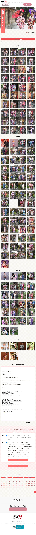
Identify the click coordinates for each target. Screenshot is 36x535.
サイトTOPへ (18, 466)
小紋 (13, 442)
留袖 (28, 452)
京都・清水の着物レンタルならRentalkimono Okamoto (18, 532)
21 (23, 429)
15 (17, 429)
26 (29, 429)
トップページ (27, 32)
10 (3, 483)
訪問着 (22, 448)
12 (14, 429)
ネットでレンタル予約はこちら (18, 509)
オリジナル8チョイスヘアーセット (25, 444)
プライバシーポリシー (20, 521)
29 (32, 429)
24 (3, 487)
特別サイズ (27, 450)
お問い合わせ (14, 521)
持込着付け (18, 452)
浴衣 (17, 442)
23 (1, 487)
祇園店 (24, 435)
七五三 (24, 452)
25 (28, 429)
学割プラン (15, 444)
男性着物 (19, 446)
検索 (18, 459)
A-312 (23, 456)
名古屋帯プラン (10, 448)
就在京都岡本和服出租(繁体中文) (22, 523)
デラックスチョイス (11, 456)
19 (21, 429)
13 (15, 429)
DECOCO (9, 444)
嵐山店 (9, 439)
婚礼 (9, 454)
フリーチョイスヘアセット (12, 446)
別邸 (28, 435)
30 (33, 429)
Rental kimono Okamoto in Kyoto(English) (5, 523)
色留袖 (25, 454)
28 (31, 429)
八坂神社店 (10, 437)
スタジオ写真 (21, 450)
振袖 (25, 446)
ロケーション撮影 (10, 452)
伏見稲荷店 (29, 437)
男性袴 (17, 448)
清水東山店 (16, 437)
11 (13, 429)
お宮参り (17, 456)
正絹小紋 (19, 454)
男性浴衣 (14, 450)
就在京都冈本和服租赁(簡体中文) (14, 523)
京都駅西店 (23, 437)
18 (20, 429)
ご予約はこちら (27, 4)
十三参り (13, 454)
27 (30, 429)
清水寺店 (18, 435)
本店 (13, 435)
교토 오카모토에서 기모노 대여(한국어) (30, 523)
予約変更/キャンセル (27, 6)
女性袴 (9, 450)
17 (19, 429)
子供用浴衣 (27, 448)
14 (16, 429)
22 (26, 485)
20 (22, 429)
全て (9, 435)
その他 (28, 456)
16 (18, 429)
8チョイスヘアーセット (24, 442)
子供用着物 (30, 446)
